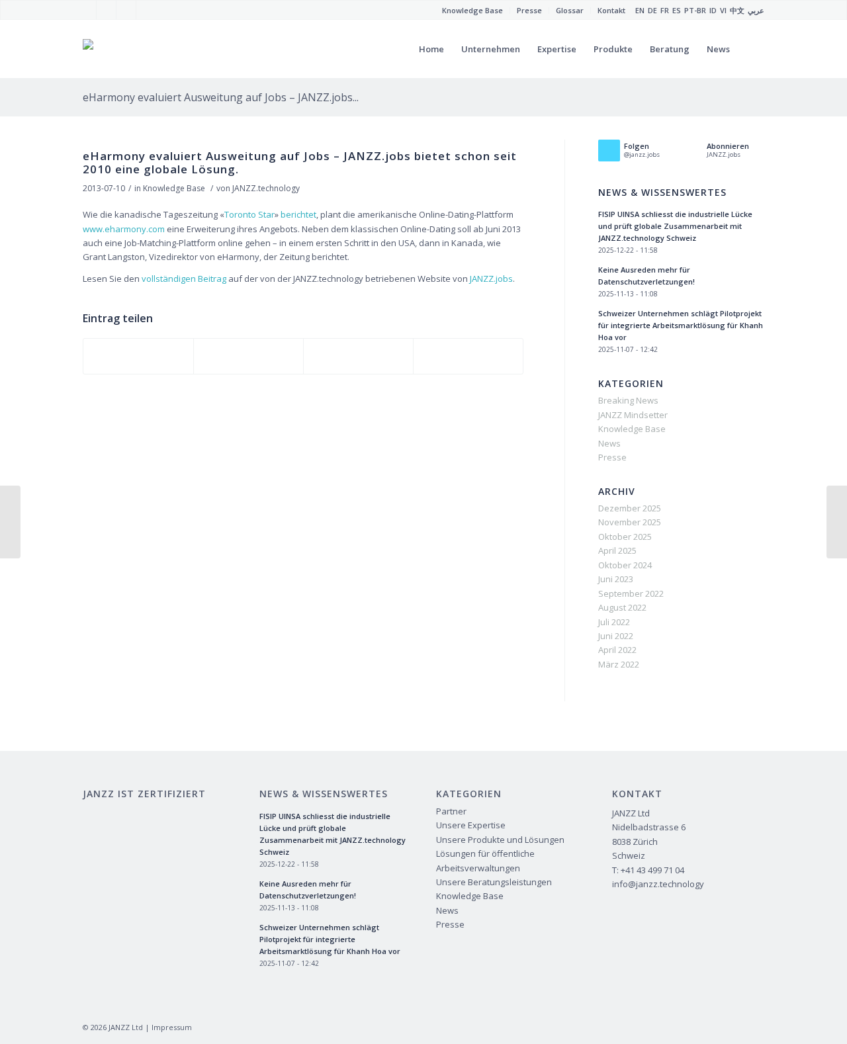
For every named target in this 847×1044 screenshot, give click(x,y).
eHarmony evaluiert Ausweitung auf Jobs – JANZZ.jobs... (221, 97)
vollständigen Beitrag (184, 278)
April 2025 (617, 550)
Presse (612, 457)
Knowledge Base (174, 188)
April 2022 (617, 650)
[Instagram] (126, 10)
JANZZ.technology (266, 188)
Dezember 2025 (629, 508)
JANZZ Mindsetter (633, 415)
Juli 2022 (614, 622)
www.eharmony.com (124, 229)
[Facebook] (86, 10)
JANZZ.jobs (491, 278)
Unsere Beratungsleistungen (494, 882)
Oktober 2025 (625, 537)
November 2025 (629, 522)
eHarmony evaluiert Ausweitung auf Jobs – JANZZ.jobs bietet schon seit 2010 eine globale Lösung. (300, 162)
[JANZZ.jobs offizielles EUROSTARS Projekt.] (10, 522)
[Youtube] (106, 10)
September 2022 (631, 593)
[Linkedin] (146, 10)
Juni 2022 (615, 636)
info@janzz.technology (658, 884)
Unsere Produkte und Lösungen (500, 840)
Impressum (172, 1027)
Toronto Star (249, 214)
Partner (451, 811)
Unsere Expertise (471, 825)
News (609, 443)
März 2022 (618, 664)
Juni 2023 (615, 579)
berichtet (298, 214)
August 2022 (622, 607)
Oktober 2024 (625, 565)
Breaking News (628, 400)
